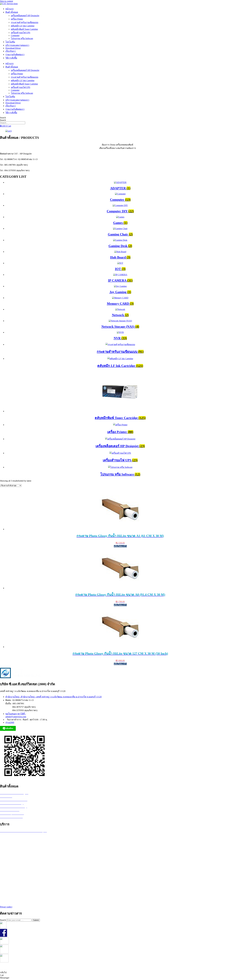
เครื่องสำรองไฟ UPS (20, 32)
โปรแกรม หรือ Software (22, 38)
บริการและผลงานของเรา (17, 45)
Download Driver (13, 48)
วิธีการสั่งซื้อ (11, 58)
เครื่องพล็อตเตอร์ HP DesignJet (25, 15)
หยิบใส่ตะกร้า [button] (120, 546)
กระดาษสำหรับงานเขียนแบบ (24, 22)
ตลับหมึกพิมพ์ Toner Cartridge (24, 29)
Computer (15, 35)
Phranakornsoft (133, 967)
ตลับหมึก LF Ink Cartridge (22, 26)
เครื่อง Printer (17, 19)
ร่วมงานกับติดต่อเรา (14, 54)
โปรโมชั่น (10, 42)
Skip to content (6, 1)
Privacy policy (6, 907)
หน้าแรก (9, 9)
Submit (36, 920)
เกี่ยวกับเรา (10, 51)
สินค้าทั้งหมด (11, 12)
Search (3, 117)
